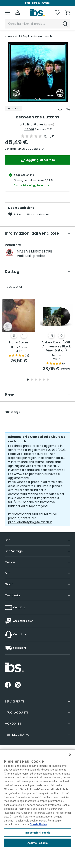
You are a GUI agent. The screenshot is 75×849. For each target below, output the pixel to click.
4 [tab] (39, 380)
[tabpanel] (38, 72)
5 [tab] (43, 380)
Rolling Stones (33, 124)
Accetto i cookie (37, 843)
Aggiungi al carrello (40, 160)
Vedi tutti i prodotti (31, 255)
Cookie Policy (38, 824)
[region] (37, 799)
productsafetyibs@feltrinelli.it (30, 522)
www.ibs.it (21, 474)
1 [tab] (35, 99)
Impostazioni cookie (37, 832)
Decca (29, 129)
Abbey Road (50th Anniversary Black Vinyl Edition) (56, 346)
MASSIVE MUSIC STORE (32, 149)
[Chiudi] (70, 754)
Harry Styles (18, 342)
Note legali (13, 412)
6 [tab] (47, 380)
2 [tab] (39, 99)
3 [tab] (35, 380)
